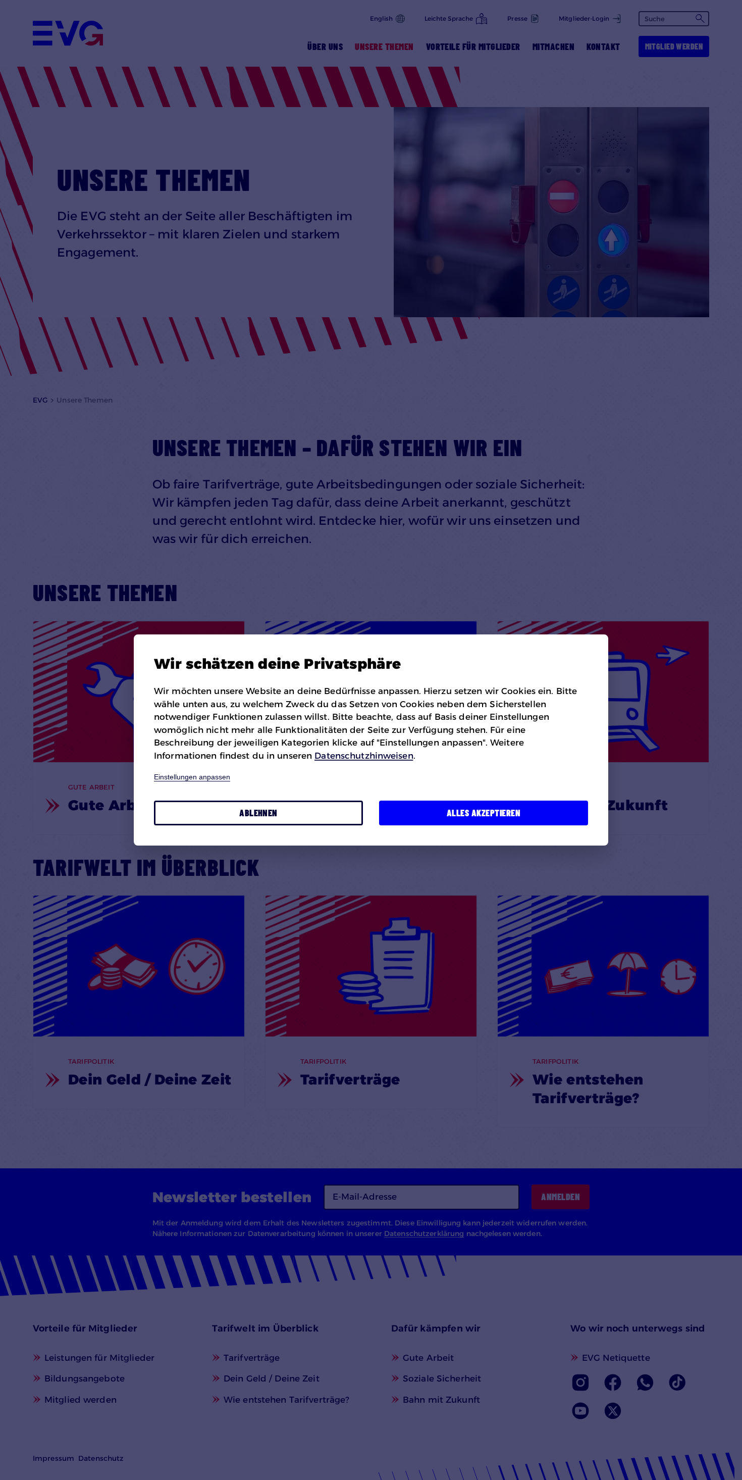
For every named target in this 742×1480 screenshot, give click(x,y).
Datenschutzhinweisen (363, 756)
